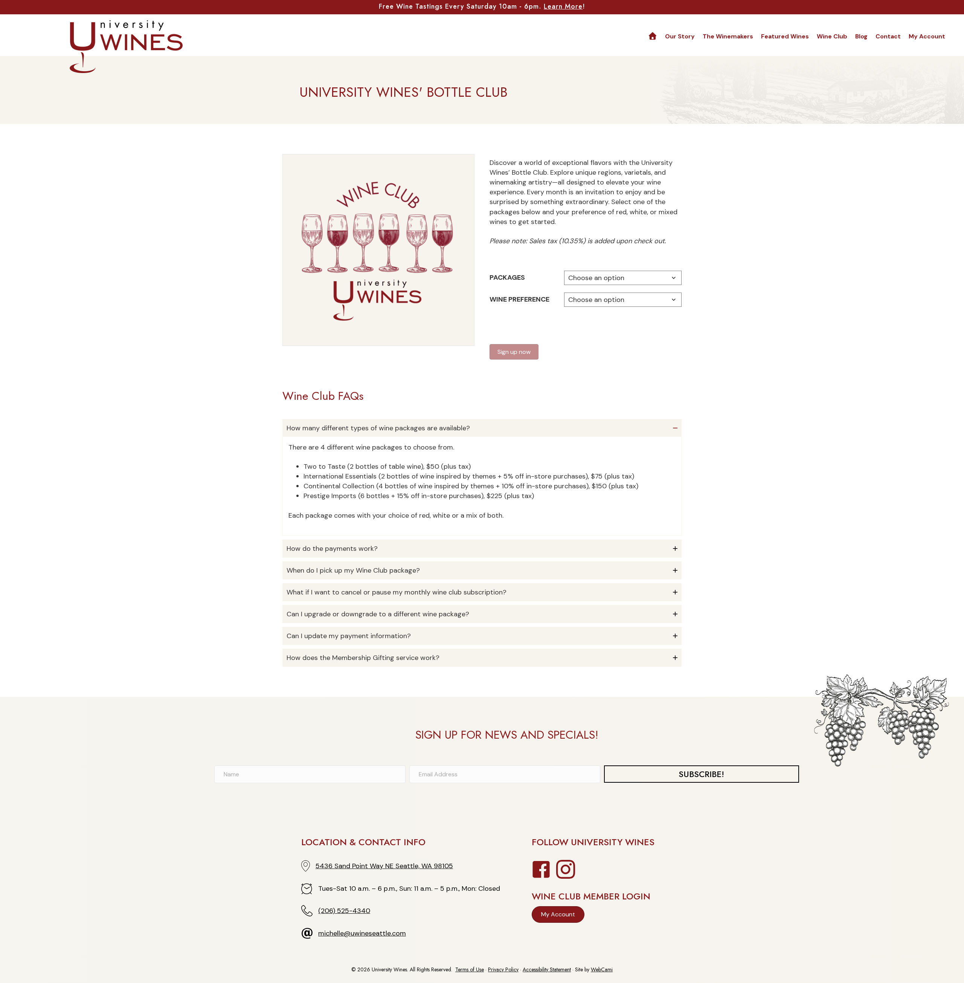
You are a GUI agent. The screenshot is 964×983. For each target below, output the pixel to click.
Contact (888, 36)
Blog (861, 36)
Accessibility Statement (547, 969)
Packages (507, 277)
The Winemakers (728, 36)
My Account (927, 36)
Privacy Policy (503, 969)
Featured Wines (785, 36)
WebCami (602, 969)
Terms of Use (469, 969)
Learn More (563, 6)
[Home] (652, 36)
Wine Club (832, 36)
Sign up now (514, 352)
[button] (482, 428)
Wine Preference (519, 299)
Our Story (680, 36)
